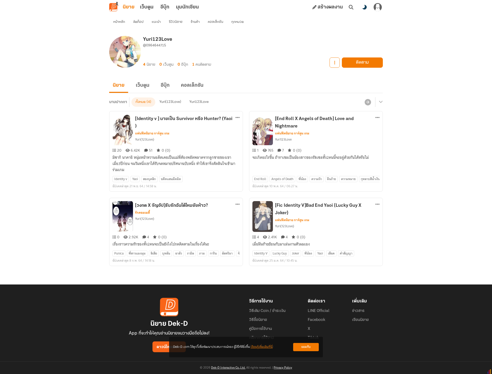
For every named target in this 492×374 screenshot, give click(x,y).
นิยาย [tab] (129, 7)
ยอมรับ (306, 347)
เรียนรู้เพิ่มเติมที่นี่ (262, 347)
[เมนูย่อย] (380, 102)
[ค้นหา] (351, 7)
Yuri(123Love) (170, 102)
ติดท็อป (138, 22)
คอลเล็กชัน (215, 22)
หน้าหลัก (119, 22)
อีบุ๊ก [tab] (164, 7)
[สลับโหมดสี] (364, 7)
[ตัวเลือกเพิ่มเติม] (335, 62)
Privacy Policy (283, 367)
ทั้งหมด (141, 102)
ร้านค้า (195, 22)
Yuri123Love (199, 102)
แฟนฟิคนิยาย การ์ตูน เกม (152, 133)
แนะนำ (156, 22)
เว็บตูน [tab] (146, 7)
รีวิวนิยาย (175, 22)
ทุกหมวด (237, 22)
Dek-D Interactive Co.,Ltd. (228, 367)
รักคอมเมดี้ (142, 213)
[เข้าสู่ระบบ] (378, 7)
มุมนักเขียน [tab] (187, 7)
